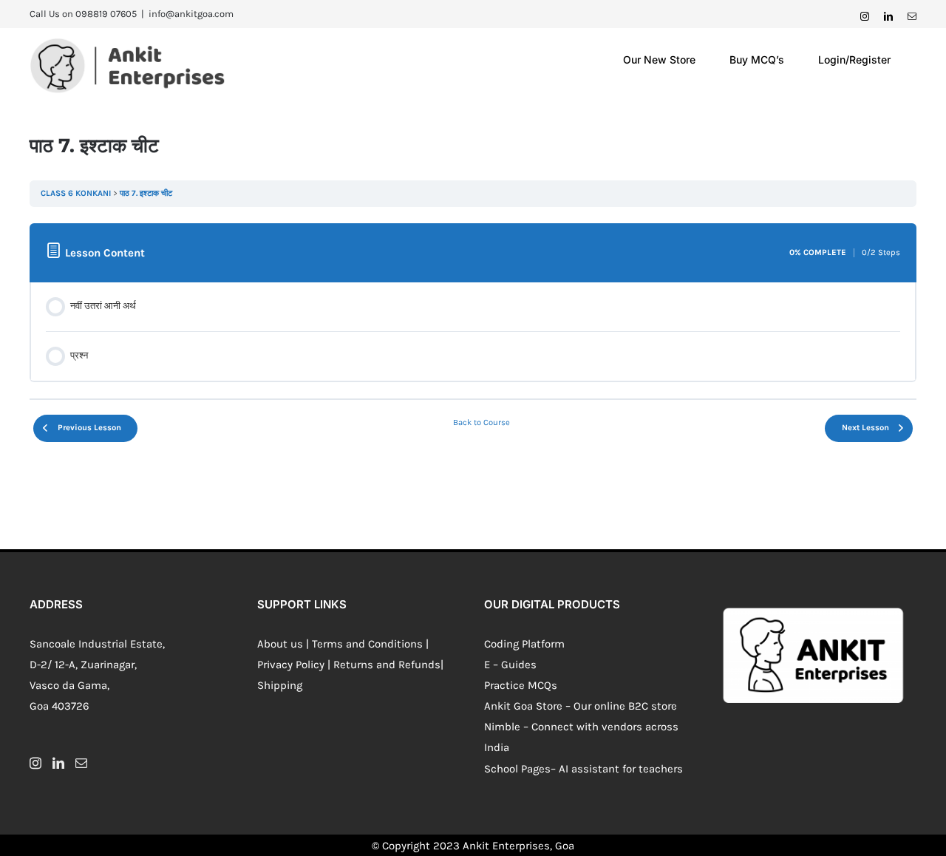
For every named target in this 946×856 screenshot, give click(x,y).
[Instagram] (35, 763)
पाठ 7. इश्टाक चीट (146, 193)
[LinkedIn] (58, 763)
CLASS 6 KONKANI (76, 193)
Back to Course (481, 422)
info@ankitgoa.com (191, 13)
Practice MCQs (520, 685)
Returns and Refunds (386, 664)
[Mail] (81, 763)
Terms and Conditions (367, 644)
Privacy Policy (290, 664)
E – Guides (510, 664)
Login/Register (854, 59)
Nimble (502, 726)
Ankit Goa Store (523, 706)
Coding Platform (524, 644)
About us (280, 644)
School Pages (517, 768)
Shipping (279, 685)
